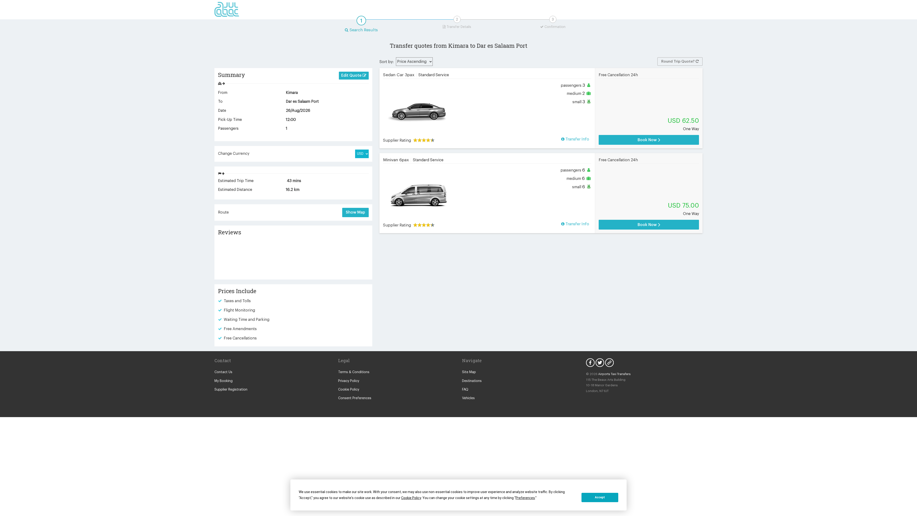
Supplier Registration (230, 389)
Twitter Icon (600, 362)
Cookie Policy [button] (411, 498)
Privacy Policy (348, 381)
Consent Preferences (354, 398)
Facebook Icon (590, 362)
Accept (600, 497)
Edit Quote (352, 75)
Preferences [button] (525, 498)
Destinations (472, 381)
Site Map (469, 372)
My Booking (223, 381)
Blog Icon (609, 362)
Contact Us (223, 372)
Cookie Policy (348, 389)
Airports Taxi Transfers (614, 374)
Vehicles (468, 398)
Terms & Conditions (353, 372)
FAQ (465, 389)
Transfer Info (577, 139)
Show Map (355, 212)
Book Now (648, 140)
